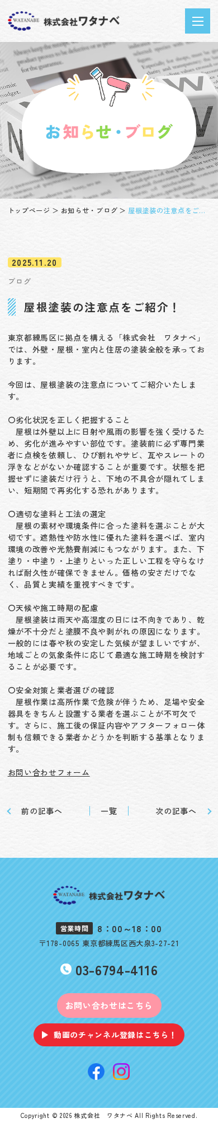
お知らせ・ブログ (89, 210)
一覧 (109, 811)
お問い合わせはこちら (109, 1005)
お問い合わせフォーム (49, 772)
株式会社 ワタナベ (103, 1115)
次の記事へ (176, 811)
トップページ (29, 210)
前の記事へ (42, 811)
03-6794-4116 (116, 969)
